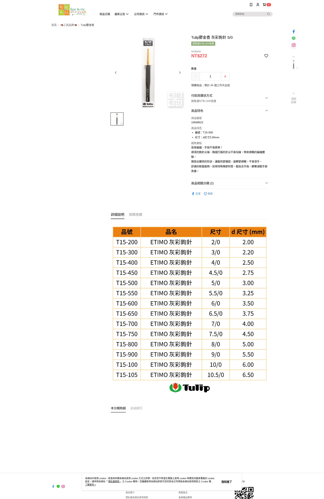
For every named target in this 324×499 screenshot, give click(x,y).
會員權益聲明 (185, 497)
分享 (198, 193)
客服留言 (183, 492)
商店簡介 (130, 492)
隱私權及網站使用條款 (137, 497)
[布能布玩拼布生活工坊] (72, 10)
